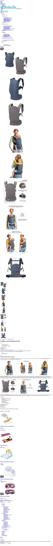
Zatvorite (1, 501)
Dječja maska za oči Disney (5, 496)
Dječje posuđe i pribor (6, 525)
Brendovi (9, 351)
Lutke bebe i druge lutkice (7, 526)
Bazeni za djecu (6, 507)
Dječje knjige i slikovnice (7, 519)
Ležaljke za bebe (6, 523)
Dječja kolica (5, 521)
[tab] (27, 353)
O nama (1, 1)
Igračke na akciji (2, 3)
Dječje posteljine (6, 522)
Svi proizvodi (2, 0)
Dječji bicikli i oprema (6, 509)
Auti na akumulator (6, 506)
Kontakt (1, 2)
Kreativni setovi (6, 515)
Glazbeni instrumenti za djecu (7, 514)
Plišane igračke (6, 516)
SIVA (14, 408)
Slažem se (3, 542)
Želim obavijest (24, 545)
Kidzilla (1, 339)
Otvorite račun (2, 540)
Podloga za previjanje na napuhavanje (7, 461)
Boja (1, 348)
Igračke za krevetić (6, 529)
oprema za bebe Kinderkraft (19, 351)
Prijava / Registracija (4, 535)
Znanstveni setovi (6, 518)
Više (0, 542)
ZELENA (17, 408)
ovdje (29, 350)
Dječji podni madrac (3, 445)
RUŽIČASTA (11, 408)
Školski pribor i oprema (7, 517)
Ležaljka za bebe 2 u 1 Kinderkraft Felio (7, 426)
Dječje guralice (6, 508)
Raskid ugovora (2, 500)
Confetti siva (7, 408)
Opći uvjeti (6, 500)
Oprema (4, 339)
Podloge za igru (6, 524)
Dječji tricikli (5, 510)
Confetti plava (4, 408)
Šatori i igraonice (6, 512)
